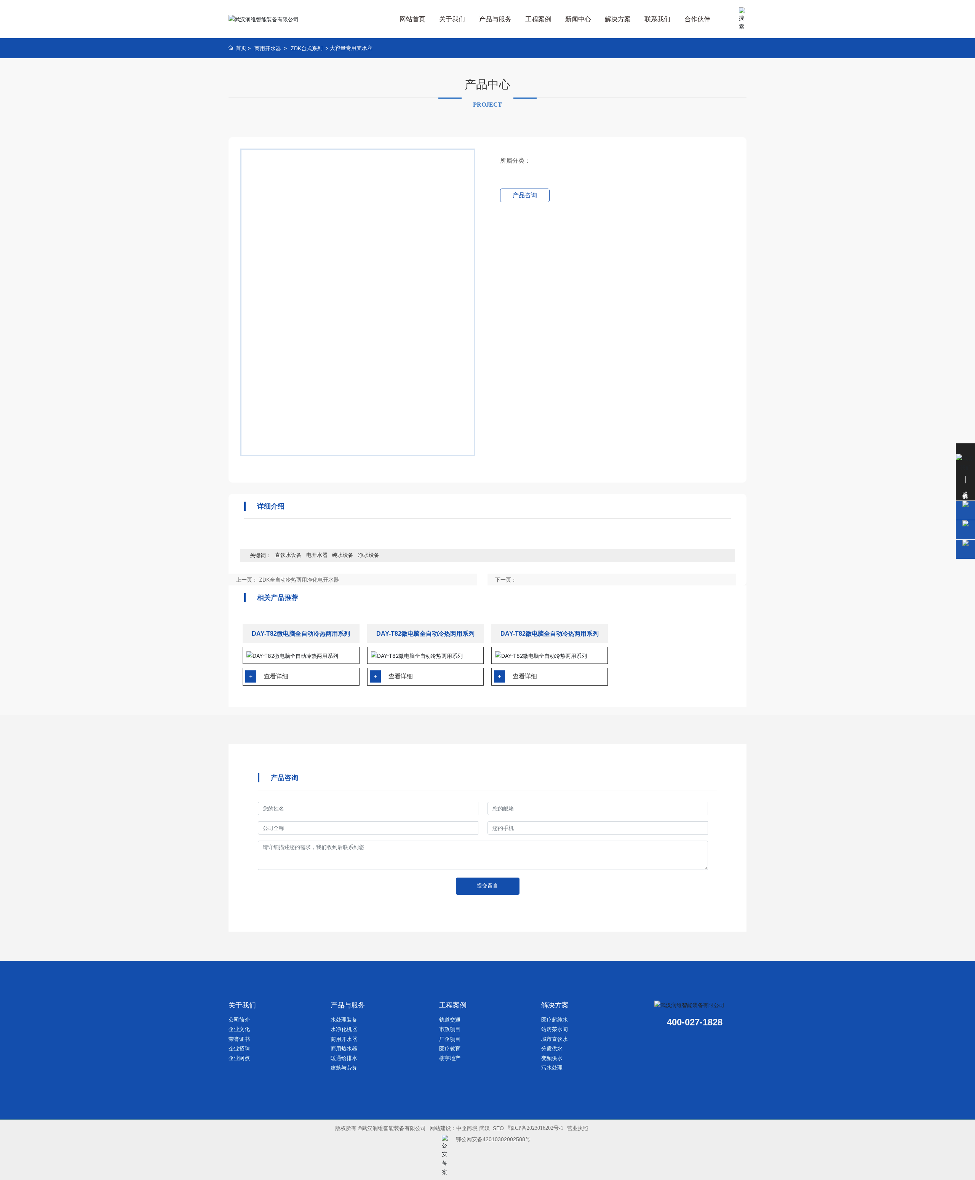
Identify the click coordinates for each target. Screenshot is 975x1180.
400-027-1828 (694, 1022)
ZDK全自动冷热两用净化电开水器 (299, 579)
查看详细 (276, 676)
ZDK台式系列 (307, 48)
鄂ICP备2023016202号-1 (535, 1128)
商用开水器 (267, 48)
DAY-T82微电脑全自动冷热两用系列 (301, 633)
